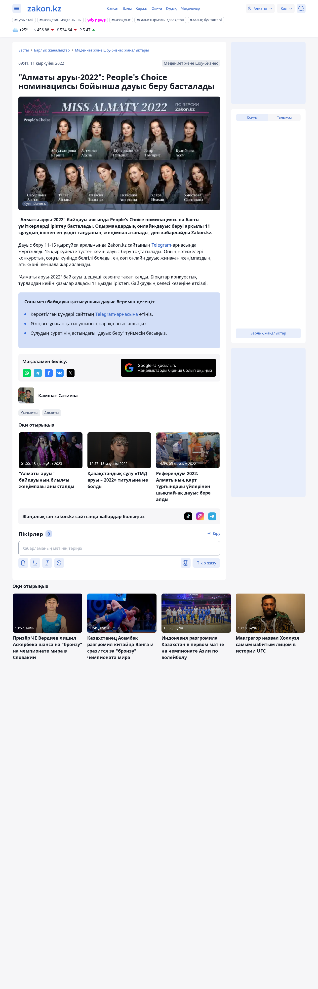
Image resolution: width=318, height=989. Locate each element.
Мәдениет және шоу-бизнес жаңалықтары (112, 50)
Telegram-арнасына (116, 314)
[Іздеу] (301, 8)
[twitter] (70, 373)
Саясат (113, 8)
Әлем (127, 8)
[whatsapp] (26, 373)
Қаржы (142, 8)
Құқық (171, 8)
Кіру (216, 533)
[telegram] (37, 373)
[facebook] (48, 373)
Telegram (161, 245)
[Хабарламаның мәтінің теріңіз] (119, 548)
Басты (23, 50)
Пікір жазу (206, 563)
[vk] (59, 373)
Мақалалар (190, 8)
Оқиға (157, 8)
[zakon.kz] (44, 8)
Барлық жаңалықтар (52, 50)
